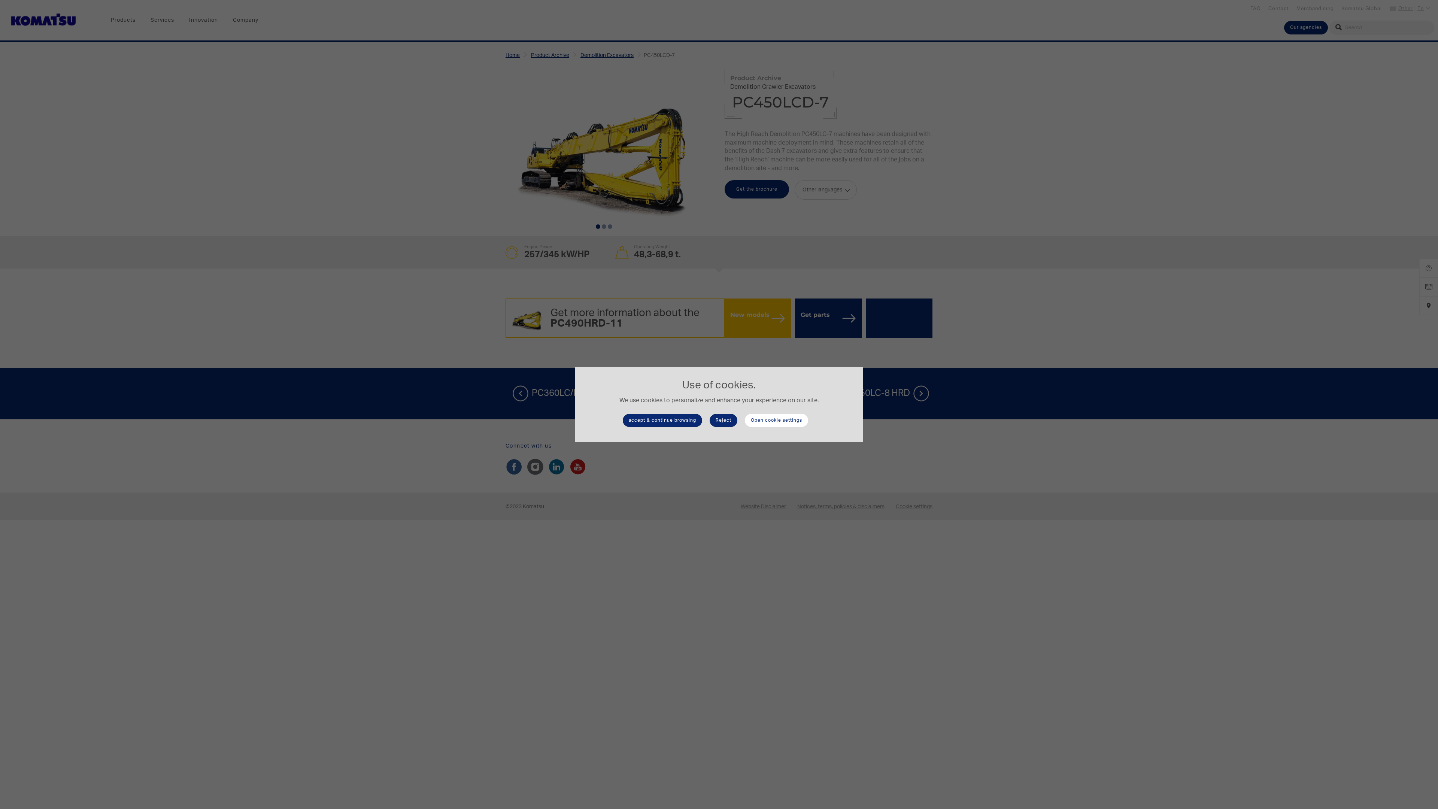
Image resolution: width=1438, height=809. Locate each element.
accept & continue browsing (662, 420)
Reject (723, 420)
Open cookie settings (776, 420)
